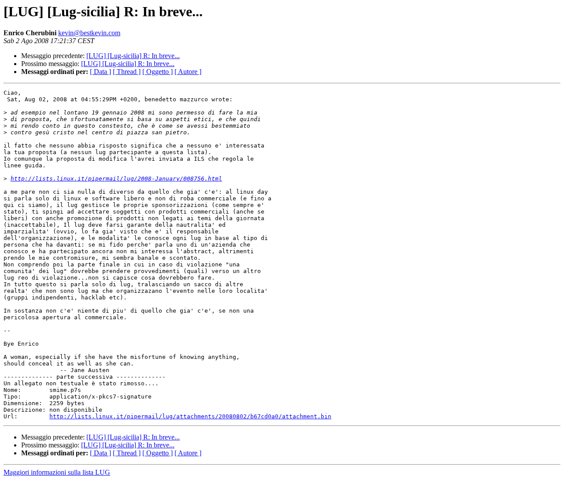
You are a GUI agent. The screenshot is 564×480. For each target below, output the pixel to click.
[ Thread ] (127, 71)
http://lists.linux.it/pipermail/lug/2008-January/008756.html (116, 178)
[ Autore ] (187, 71)
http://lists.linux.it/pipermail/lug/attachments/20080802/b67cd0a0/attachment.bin (190, 416)
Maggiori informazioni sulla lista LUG (57, 472)
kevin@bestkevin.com (89, 33)
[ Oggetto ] (157, 71)
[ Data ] (100, 71)
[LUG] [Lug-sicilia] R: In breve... (133, 55)
